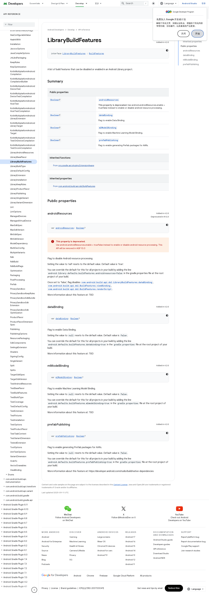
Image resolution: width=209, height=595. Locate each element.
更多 (97, 3)
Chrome (90, 575)
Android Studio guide (163, 539)
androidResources (108, 100)
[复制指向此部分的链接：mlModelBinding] (72, 366)
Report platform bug (190, 537)
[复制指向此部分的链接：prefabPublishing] (73, 424)
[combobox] (134, 3)
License (54, 588)
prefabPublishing (108, 140)
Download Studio (161, 553)
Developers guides (161, 544)
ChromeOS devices (106, 546)
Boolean (54, 100)
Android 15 (130, 546)
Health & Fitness (77, 546)
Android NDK (159, 558)
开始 (197, 33)
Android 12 (130, 559)
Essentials (35, 3)
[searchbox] (19, 24)
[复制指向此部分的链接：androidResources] (75, 214)
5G (71, 559)
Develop (79, 3)
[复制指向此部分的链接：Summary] (66, 81)
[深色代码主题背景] (167, 50)
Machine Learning (78, 541)
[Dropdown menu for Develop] (88, 3)
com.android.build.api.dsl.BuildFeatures (76, 186)
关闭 (183, 33)
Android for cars (104, 550)
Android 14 (130, 550)
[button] (18, 474)
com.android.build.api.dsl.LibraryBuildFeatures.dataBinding (117, 282)
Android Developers (55, 30)
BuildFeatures (96, 53)
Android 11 (130, 564)
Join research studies (190, 550)
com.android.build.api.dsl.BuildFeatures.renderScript (79, 289)
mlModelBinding (107, 127)
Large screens (103, 537)
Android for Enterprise (52, 541)
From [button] (73, 165)
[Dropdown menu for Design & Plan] (68, 3)
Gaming (73, 537)
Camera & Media (77, 550)
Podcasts (46, 564)
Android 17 (130, 537)
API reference (12, 14)
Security (45, 546)
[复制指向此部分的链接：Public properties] (79, 201)
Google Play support (190, 546)
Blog (44, 559)
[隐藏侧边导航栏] (34, 590)
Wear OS (101, 541)
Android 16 (130, 541)
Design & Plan (57, 3)
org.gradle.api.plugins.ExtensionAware (76, 165)
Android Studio (189, 3)
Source (45, 550)
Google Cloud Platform (123, 575)
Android (45, 537)
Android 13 (130, 555)
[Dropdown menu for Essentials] (44, 3)
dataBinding (105, 115)
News (44, 555)
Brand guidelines (68, 588)
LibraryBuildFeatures (73, 53)
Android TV (102, 555)
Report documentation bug (193, 541)
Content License (120, 484)
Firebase (103, 575)
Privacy (73, 555)
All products (145, 575)
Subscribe (174, 588)
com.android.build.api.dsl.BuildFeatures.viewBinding (79, 285)
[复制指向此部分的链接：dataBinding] (66, 307)
